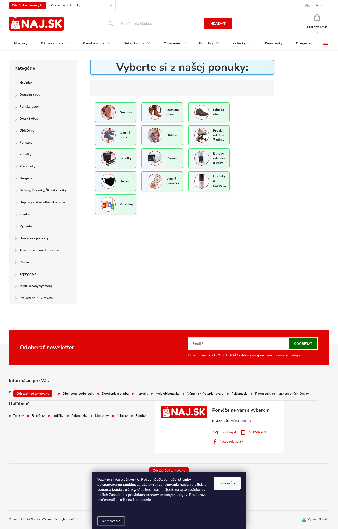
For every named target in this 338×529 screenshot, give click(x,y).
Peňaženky (27, 166)
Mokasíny (102, 416)
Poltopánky (79, 416)
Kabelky (25, 154)
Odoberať (303, 344)
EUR (316, 5)
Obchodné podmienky (65, 5)
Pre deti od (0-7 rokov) (36, 298)
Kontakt (142, 393)
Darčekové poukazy (34, 238)
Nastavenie (111, 520)
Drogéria (26, 178)
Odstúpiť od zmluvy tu (27, 5)
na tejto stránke (187, 489)
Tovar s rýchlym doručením (39, 250)
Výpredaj (26, 226)
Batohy (140, 416)
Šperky (25, 214)
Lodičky (57, 416)
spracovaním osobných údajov (279, 355)
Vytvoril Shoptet (318, 520)
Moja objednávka (167, 393)
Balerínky (38, 416)
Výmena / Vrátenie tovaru (205, 393)
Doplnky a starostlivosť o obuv (42, 202)
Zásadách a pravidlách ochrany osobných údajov (148, 494)
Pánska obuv (29, 106)
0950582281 (257, 432)
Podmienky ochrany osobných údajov (282, 393)
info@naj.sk (228, 432)
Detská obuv (29, 118)
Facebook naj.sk (231, 441)
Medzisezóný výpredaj (36, 286)
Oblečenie (27, 130)
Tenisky (18, 416)
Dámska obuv (30, 94)
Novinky (26, 82)
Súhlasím (227, 483)
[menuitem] (21, 43)
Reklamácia (239, 393)
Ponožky (26, 142)
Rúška (24, 262)
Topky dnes (28, 274)
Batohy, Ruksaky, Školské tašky (43, 190)
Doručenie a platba (115, 393)
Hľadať (218, 23)
